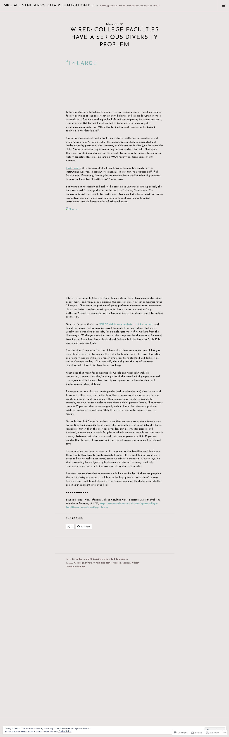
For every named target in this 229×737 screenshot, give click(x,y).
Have (109, 563)
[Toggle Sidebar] (223, 5)
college (80, 563)
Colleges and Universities (89, 559)
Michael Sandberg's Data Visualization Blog (51, 5)
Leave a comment (75, 567)
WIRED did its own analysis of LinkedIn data (126, 324)
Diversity (108, 559)
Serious (126, 563)
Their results (73, 168)
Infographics (121, 559)
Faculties (100, 563)
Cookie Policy (64, 731)
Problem (117, 563)
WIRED (135, 563)
